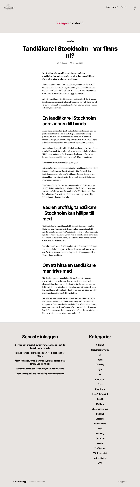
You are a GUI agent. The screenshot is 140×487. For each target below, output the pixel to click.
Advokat (100, 345)
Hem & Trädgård (100, 394)
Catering (100, 364)
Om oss (123, 7)
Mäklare (100, 404)
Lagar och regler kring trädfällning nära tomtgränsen (40, 374)
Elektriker (100, 379)
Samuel (64, 63)
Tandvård (70, 41)
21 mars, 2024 (78, 63)
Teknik (100, 443)
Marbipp (22, 482)
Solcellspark (100, 423)
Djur (100, 369)
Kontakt (115, 7)
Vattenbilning (100, 458)
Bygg (100, 360)
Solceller (100, 419)
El (100, 374)
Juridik (100, 399)
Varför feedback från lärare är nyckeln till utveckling (40, 369)
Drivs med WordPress (37, 482)
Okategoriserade (100, 409)
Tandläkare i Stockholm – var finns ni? (70, 52)
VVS (100, 463)
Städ (100, 428)
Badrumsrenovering (100, 350)
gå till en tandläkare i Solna (74, 131)
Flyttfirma (100, 389)
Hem (108, 7)
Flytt (100, 384)
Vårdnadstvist (100, 453)
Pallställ (100, 414)
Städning (100, 433)
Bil (100, 355)
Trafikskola (100, 448)
